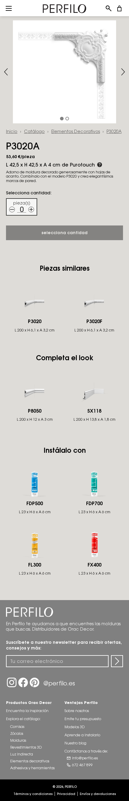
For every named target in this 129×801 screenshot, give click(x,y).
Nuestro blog (75, 743)
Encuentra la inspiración (27, 710)
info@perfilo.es (85, 758)
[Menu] (8, 8)
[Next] (123, 72)
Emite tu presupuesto (82, 719)
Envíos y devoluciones (98, 794)
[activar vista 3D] (64, 71)
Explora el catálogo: (23, 719)
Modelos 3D (74, 727)
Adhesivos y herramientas (32, 768)
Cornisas (17, 726)
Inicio (11, 131)
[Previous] (6, 72)
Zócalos (16, 733)
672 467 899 (82, 765)
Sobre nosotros (76, 710)
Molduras (18, 740)
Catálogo (34, 131)
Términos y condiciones (33, 794)
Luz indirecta (21, 754)
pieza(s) (21, 202)
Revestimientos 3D (26, 747)
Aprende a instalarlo (82, 735)
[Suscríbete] (117, 661)
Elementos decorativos (75, 131)
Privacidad (66, 794)
